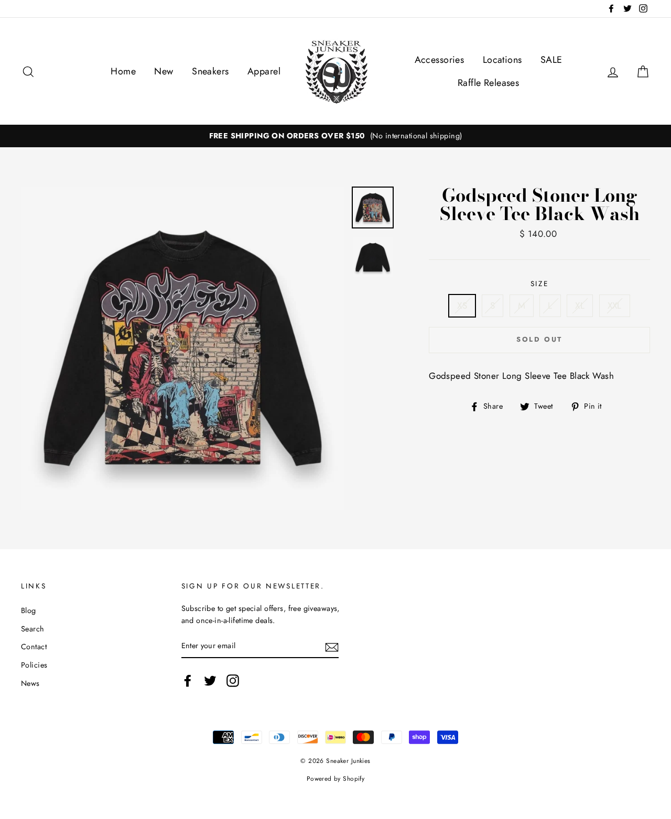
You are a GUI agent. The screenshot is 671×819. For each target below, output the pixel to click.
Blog (28, 610)
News (30, 683)
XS (462, 305)
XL (580, 305)
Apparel (263, 71)
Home (123, 71)
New (163, 71)
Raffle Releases (488, 83)
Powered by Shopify (336, 778)
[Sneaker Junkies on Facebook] (187, 680)
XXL (615, 305)
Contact (34, 646)
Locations (502, 60)
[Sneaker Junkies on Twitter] (210, 680)
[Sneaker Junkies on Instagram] (232, 680)
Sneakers (210, 71)
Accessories (439, 60)
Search (33, 629)
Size (540, 283)
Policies (34, 665)
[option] (335, 136)
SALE (551, 60)
